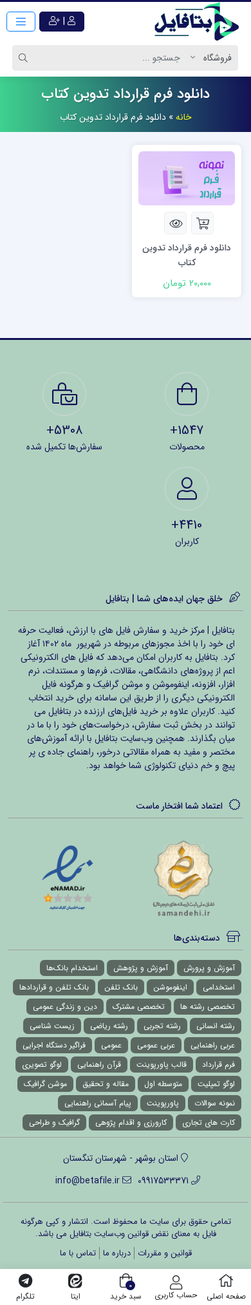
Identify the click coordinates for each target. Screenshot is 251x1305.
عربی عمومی (156, 1045)
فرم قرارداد (218, 1064)
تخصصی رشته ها (207, 1006)
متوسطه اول (163, 1084)
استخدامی (219, 987)
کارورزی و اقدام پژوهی (131, 1122)
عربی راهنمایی (213, 1045)
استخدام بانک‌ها (72, 968)
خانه (184, 117)
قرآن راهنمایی (99, 1064)
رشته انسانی (215, 1026)
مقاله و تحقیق (105, 1084)
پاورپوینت (163, 1103)
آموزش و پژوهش (140, 968)
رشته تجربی (162, 1026)
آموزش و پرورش (209, 968)
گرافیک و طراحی (54, 1122)
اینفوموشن (170, 987)
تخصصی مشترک (139, 1006)
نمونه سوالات (214, 1103)
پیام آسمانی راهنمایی (97, 1103)
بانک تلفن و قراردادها (54, 987)
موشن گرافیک (45, 1084)
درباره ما (117, 1253)
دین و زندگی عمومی (65, 1006)
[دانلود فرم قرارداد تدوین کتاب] (186, 178)
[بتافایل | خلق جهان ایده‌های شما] (199, 21)
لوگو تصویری (42, 1064)
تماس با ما (78, 1253)
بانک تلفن (121, 987)
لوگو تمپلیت (216, 1084)
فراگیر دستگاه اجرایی (54, 1045)
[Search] (25, 58)
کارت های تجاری (208, 1122)
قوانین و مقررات (165, 1253)
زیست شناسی (52, 1026)
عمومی (111, 1045)
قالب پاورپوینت (161, 1064)
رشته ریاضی (109, 1026)
